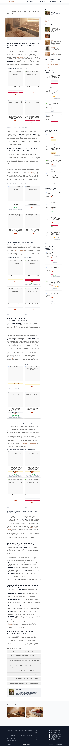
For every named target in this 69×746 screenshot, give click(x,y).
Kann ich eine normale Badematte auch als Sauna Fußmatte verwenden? (24, 683)
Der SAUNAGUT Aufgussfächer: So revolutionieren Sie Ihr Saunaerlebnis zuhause (20, 733)
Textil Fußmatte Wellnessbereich (29, 443)
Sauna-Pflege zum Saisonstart (12, 740)
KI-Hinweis (32, 744)
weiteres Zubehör (18, 621)
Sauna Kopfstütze (50, 67)
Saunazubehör (38, 1)
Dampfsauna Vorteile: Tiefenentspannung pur (14, 738)
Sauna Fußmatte (20, 57)
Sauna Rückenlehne (23, 623)
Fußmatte (17, 4)
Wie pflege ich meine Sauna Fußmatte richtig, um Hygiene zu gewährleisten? (22, 656)
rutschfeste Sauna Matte (20, 250)
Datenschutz (28, 744)
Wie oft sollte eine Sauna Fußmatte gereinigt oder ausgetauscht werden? (24, 674)
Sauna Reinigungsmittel (12, 358)
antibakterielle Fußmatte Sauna (13, 178)
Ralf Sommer (18, 689)
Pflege (43, 1)
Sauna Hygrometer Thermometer (27, 578)
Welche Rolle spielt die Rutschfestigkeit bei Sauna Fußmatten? (22, 670)
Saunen (27, 1)
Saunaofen (32, 1)
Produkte (59, 1)
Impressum (24, 744)
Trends (47, 1)
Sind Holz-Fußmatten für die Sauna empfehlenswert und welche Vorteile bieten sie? (24, 661)
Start (8, 4)
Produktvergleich (53, 1)
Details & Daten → (52, 87)
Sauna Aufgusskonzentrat (27, 626)
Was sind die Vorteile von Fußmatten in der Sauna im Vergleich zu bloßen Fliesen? (24, 679)
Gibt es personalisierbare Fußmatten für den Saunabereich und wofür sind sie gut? (24, 666)
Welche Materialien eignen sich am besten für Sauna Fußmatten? (23, 651)
